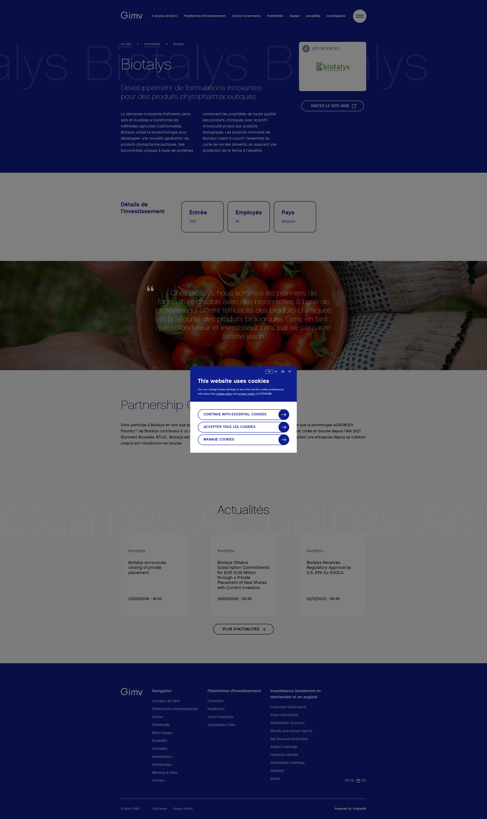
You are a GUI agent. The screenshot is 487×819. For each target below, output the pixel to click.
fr (282, 371)
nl (276, 371)
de (289, 371)
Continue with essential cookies (235, 414)
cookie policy (224, 394)
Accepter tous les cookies (230, 427)
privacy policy (246, 394)
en (269, 371)
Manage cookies (219, 439)
